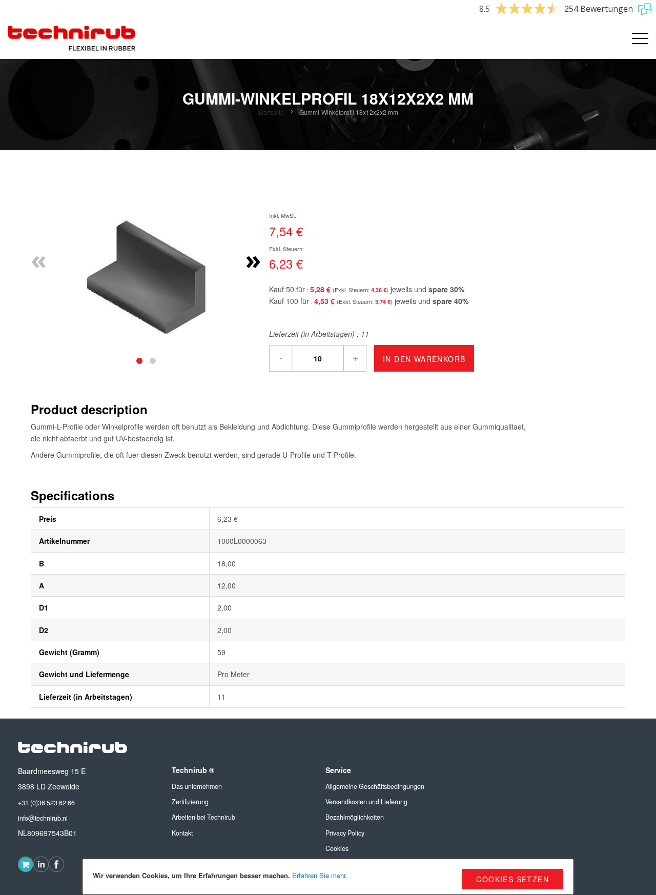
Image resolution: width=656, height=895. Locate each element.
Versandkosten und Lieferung (366, 801)
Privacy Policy (344, 833)
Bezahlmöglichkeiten (354, 817)
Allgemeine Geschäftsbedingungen (374, 786)
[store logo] (72, 38)
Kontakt (182, 833)
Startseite (271, 112)
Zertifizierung (190, 801)
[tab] (139, 361)
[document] (328, 876)
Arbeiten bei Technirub (203, 817)
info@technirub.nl (43, 818)
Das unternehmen (197, 786)
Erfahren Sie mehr (318, 875)
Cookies (336, 848)
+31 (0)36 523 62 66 (46, 802)
